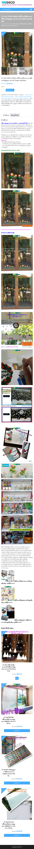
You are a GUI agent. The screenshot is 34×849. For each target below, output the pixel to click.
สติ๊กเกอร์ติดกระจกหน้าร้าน (8, 101)
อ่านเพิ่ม (17, 678)
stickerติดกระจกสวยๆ (10, 100)
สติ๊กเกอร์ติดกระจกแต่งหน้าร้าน (23, 101)
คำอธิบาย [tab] (6, 115)
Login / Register (6, 9)
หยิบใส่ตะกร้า (10, 90)
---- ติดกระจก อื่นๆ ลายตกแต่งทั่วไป (22, 96)
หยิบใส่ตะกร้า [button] (17, 730)
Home (2, 24)
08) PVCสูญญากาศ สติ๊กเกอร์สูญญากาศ (20, 98)
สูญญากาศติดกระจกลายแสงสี (21, 103)
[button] (30, 34)
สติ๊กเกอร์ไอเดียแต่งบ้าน (7, 103)
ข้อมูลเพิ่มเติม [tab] (15, 115)
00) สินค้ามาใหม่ (5, 98)
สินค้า (6, 24)
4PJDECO (20, 847)
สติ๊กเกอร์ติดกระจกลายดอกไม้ (23, 100)
